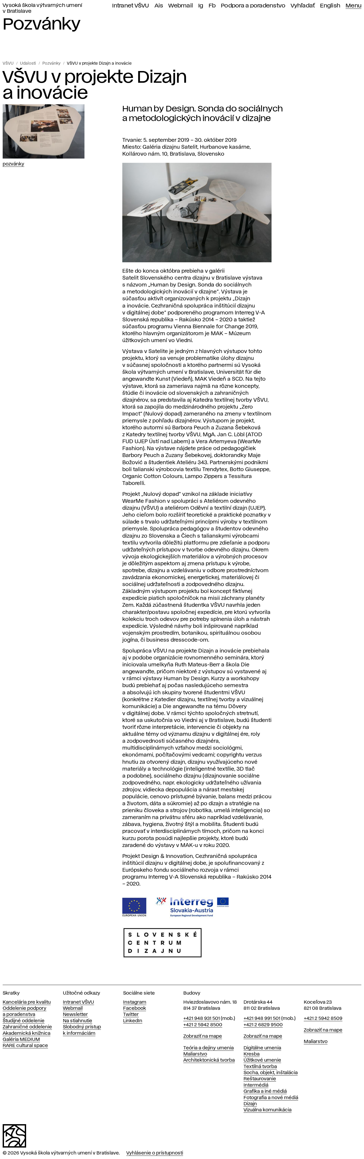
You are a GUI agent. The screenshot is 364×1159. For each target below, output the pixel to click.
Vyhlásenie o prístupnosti (154, 1153)
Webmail (180, 5)
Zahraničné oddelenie (27, 1027)
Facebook (134, 1008)
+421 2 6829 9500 (263, 1025)
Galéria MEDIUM (21, 1039)
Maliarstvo (195, 1054)
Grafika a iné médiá (265, 1091)
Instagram (134, 1002)
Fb (212, 5)
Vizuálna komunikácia (268, 1110)
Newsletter (75, 1014)
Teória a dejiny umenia (208, 1048)
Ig (200, 5)
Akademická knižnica (26, 1033)
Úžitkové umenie (262, 1060)
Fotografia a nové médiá (271, 1098)
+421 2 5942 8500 (202, 1025)
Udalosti (28, 63)
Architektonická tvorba (209, 1060)
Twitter (131, 1014)
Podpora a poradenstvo (253, 5)
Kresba (252, 1054)
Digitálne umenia (262, 1048)
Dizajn (250, 1104)
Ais (159, 5)
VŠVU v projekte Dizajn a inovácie (99, 63)
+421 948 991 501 (262, 1018)
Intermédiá (256, 1085)
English (330, 5)
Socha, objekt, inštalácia (271, 1073)
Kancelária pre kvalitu (27, 1002)
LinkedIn (132, 1021)
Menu (353, 5)
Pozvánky (51, 63)
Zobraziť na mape (202, 1036)
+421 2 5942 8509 (323, 1018)
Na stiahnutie (77, 1021)
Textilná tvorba (260, 1067)
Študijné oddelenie (24, 1021)
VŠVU (8, 63)
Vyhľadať (303, 5)
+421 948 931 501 (201, 1018)
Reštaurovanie (260, 1079)
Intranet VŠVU (130, 5)
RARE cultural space (25, 1046)
